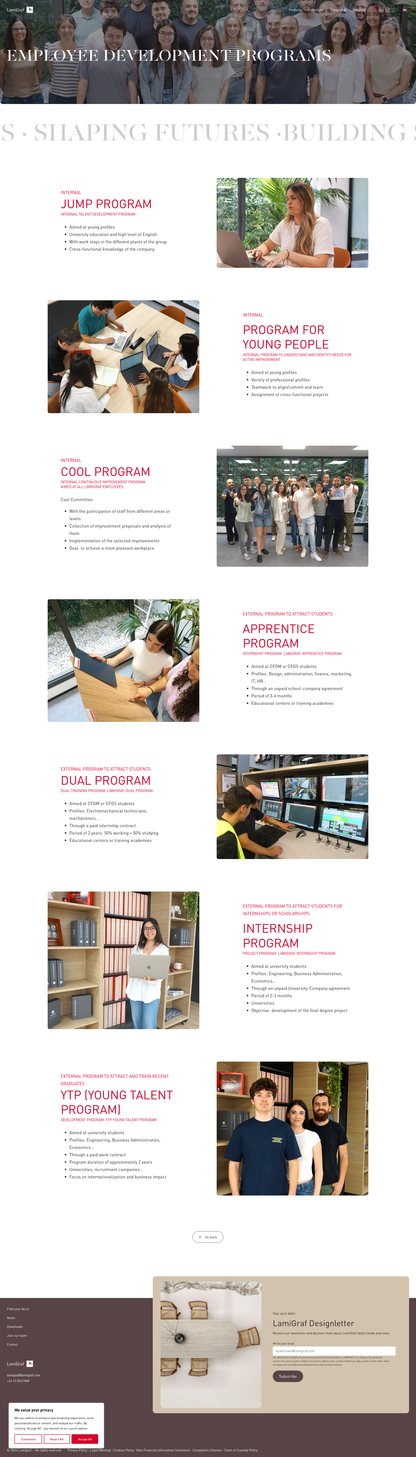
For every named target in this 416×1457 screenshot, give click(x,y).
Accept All (85, 1439)
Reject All (56, 1439)
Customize (28, 1439)
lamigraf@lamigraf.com (23, 1375)
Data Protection (335, 1364)
